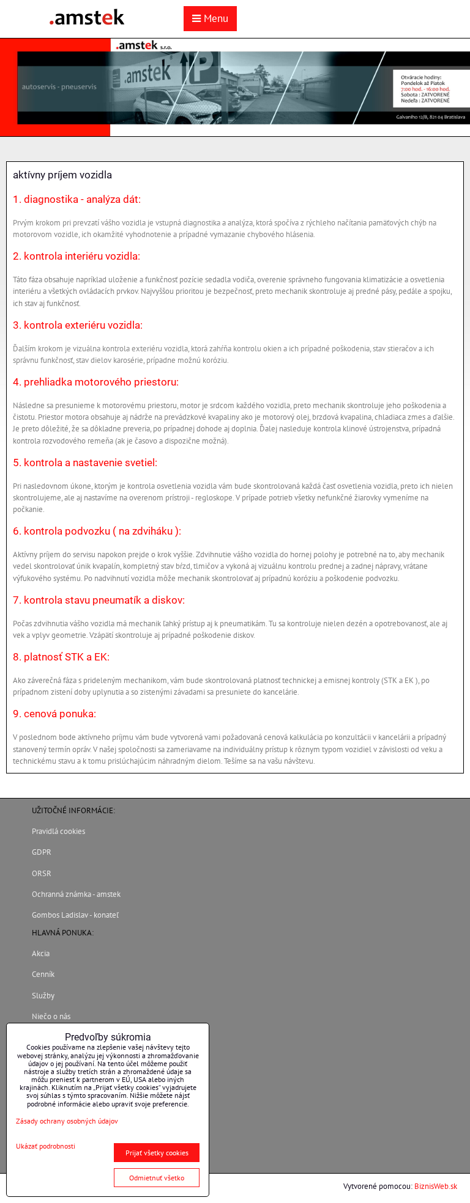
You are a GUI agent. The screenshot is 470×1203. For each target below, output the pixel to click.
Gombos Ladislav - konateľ (75, 915)
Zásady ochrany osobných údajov (67, 1120)
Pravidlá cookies (58, 831)
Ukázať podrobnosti (45, 1146)
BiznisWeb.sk (435, 1186)
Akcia (41, 953)
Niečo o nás (51, 1016)
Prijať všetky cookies (156, 1152)
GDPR (41, 852)
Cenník (43, 974)
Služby (43, 995)
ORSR (41, 873)
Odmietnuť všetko (156, 1177)
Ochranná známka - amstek (76, 894)
